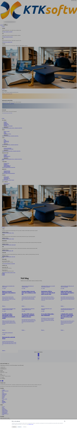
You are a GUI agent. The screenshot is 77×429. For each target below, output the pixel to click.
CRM (5, 132)
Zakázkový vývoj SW (7, 171)
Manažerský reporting (7, 172)
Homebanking (6, 123)
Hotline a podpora (6, 176)
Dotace (3, 407)
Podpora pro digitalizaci (7, 165)
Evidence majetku (6, 124)
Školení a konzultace (7, 183)
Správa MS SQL (6, 177)
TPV (4, 139)
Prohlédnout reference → (5, 232)
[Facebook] (0, 381)
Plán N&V (5, 125)
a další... (3, 414)
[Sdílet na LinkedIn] (38, 354)
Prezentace (3, 406)
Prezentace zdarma (6, 163)
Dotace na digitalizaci (7, 166)
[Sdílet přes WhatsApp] (38, 357)
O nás (3, 257)
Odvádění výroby (4, 394)
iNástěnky (5, 155)
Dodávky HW (6, 179)
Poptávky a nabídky (7, 131)
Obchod (3, 129)
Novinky (3, 26)
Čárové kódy (3, 395)
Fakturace (5, 122)
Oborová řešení (4, 146)
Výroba (3, 137)
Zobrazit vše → (6, 127)
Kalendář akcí (6, 184)
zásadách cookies (30, 424)
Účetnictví (3, 396)
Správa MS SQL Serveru (5, 413)
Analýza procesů (4, 409)
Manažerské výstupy (5, 152)
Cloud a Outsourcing (7, 178)
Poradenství (5, 164)
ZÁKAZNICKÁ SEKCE (74, 0)
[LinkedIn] (2, 381)
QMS (4, 142)
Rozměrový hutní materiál (7, 148)
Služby (3, 159)
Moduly (3, 118)
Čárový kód (4, 252)
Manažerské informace (7, 156)
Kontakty (3, 273)
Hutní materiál (4, 240)
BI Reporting (6, 154)
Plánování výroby (6, 141)
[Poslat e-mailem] (38, 359)
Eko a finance (4, 120)
